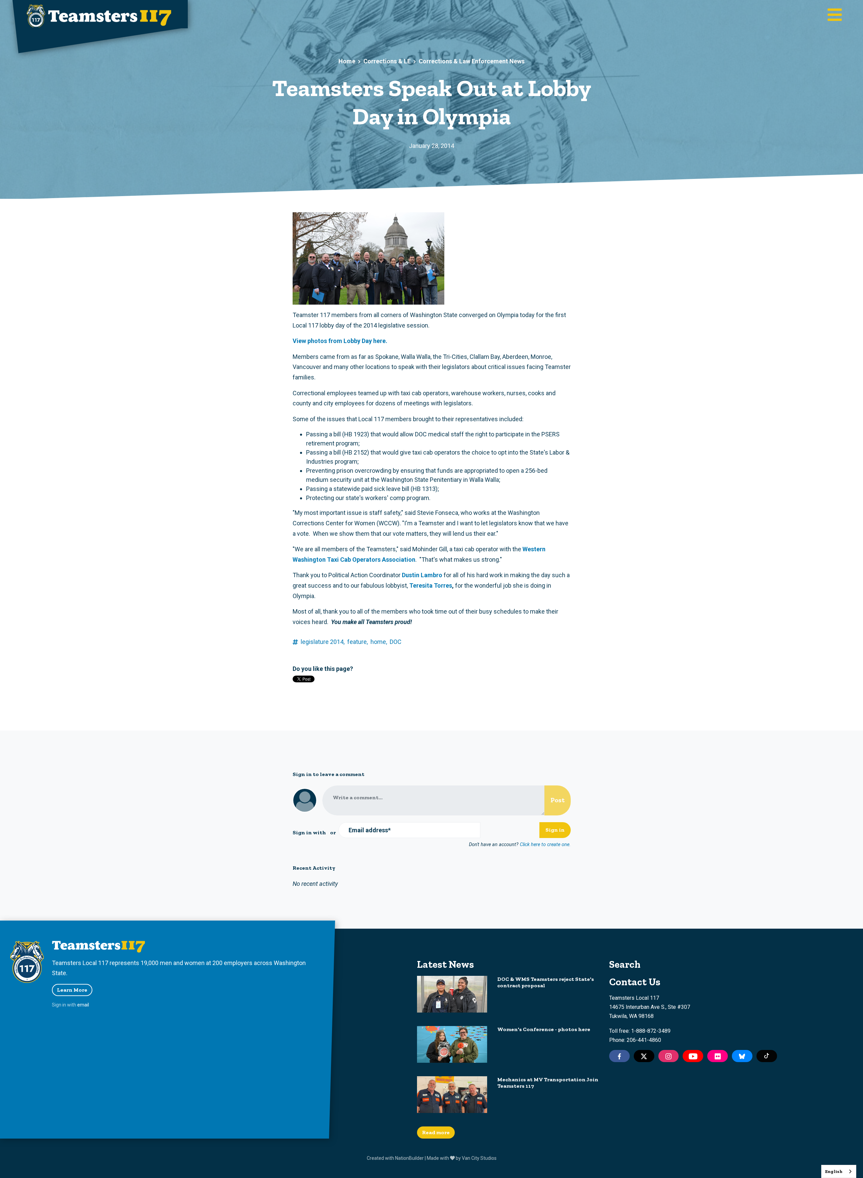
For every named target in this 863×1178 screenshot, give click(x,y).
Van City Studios (479, 1158)
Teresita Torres (430, 585)
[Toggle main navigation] (835, 15)
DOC (395, 641)
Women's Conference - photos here (543, 1029)
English (833, 1171)
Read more (436, 1132)
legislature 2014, (323, 641)
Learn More (72, 990)
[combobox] (838, 1171)
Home (346, 61)
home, (378, 641)
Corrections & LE (387, 61)
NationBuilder (409, 1158)
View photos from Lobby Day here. (340, 340)
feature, (357, 641)
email (83, 1005)
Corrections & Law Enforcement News (472, 61)
